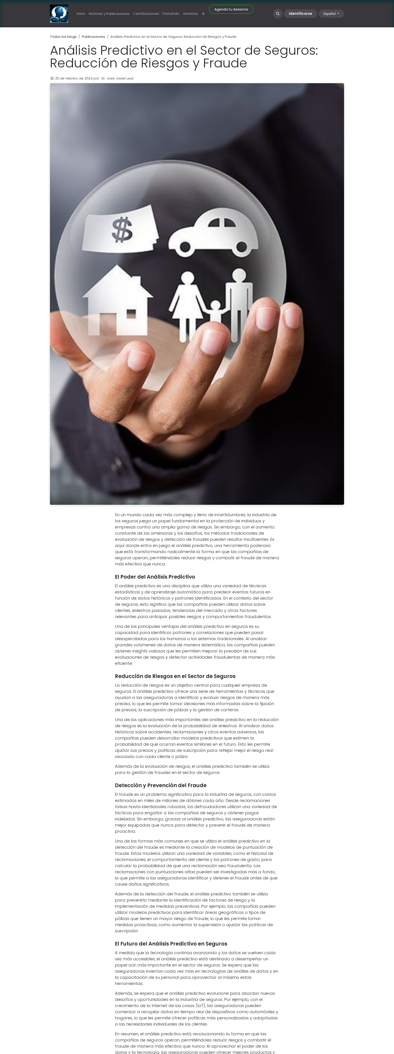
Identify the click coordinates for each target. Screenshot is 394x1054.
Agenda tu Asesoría (231, 9)
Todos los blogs (63, 36)
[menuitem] (81, 13)
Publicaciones (93, 36)
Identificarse (300, 13)
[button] (278, 13)
